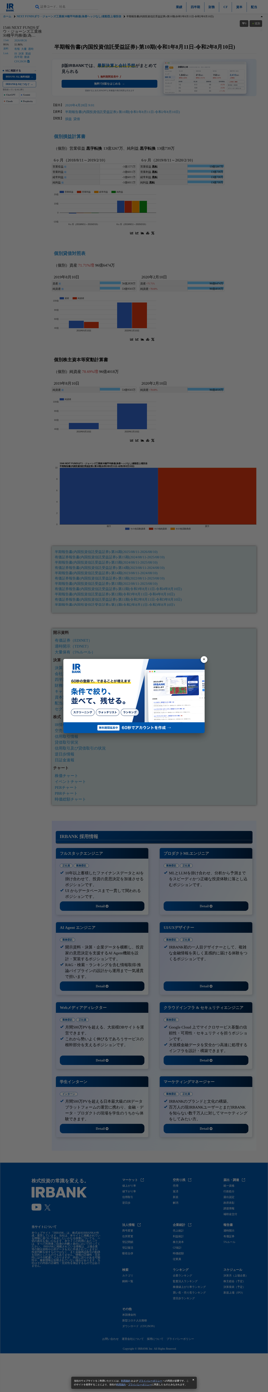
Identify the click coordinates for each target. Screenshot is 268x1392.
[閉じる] (204, 659)
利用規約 (125, 1380)
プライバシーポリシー (150, 1380)
